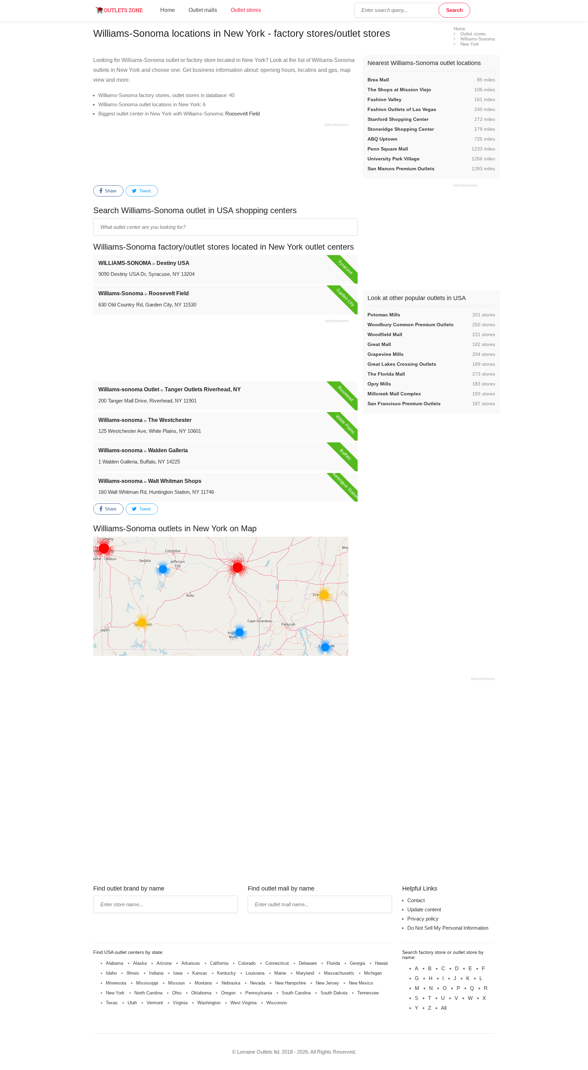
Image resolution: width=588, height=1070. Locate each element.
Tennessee (368, 992)
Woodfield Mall (385, 334)
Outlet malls (203, 10)
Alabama (114, 963)
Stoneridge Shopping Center (401, 129)
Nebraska (231, 983)
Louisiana (255, 973)
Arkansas (190, 963)
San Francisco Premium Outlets (404, 403)
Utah (132, 1002)
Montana (203, 983)
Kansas (199, 973)
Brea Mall (378, 79)
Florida (333, 963)
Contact (416, 900)
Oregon (228, 992)
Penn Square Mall (388, 149)
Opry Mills (379, 384)
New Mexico (361, 983)
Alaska (140, 963)
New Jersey (327, 983)
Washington (208, 1002)
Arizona (164, 963)
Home (167, 10)
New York (115, 992)
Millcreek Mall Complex (394, 393)
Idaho (111, 973)
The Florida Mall (386, 374)
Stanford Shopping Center (398, 119)
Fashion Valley (385, 99)
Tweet (144, 190)
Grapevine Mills (386, 354)
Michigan (373, 973)
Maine (280, 973)
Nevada (257, 983)
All (443, 1008)
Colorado (247, 963)
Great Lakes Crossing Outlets (402, 364)
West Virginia (243, 1002)
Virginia (180, 1002)
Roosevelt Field (242, 113)
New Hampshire (290, 983)
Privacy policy (423, 919)
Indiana (156, 973)
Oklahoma (201, 992)
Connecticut (277, 963)
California (219, 963)
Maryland (305, 973)
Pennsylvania (258, 992)
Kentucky (226, 973)
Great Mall (379, 344)
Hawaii (381, 963)
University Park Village (394, 158)
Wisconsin (276, 1002)
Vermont (155, 1002)
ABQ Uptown (382, 139)
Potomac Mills (384, 314)
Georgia (357, 963)
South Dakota (334, 992)
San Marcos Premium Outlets (401, 168)
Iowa (177, 973)
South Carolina (296, 992)
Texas (112, 1002)
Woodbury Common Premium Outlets (411, 324)
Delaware (308, 963)
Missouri (176, 983)
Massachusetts (339, 973)
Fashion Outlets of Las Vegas (402, 109)
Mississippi (147, 983)
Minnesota (116, 983)
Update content (424, 909)
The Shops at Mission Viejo (399, 89)
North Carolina (148, 992)
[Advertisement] (220, 152)
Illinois (133, 973)
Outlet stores (246, 10)
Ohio (176, 992)
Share (109, 190)
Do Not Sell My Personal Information (447, 928)
